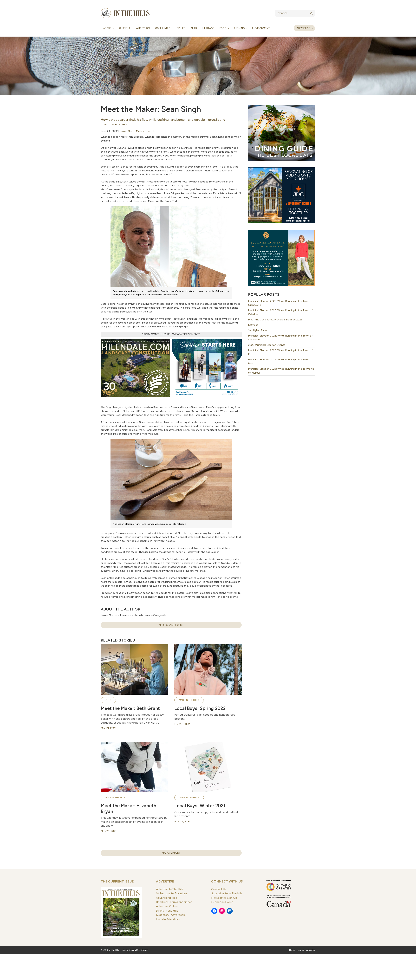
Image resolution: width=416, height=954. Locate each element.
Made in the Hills (145, 131)
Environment (261, 28)
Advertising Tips (166, 897)
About (107, 28)
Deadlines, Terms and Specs (174, 902)
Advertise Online (167, 906)
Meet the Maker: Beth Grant (130, 708)
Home (292, 950)
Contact (300, 950)
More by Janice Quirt (171, 625)
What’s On (143, 28)
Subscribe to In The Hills (227, 893)
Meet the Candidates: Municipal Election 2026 (275, 319)
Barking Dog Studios (138, 950)
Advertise (303, 28)
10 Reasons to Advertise (171, 893)
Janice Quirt (127, 131)
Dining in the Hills (167, 910)
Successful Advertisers (171, 914)
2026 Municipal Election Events (266, 344)
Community (162, 28)
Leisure (180, 28)
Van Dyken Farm (257, 330)
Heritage (208, 28)
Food (223, 28)
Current (124, 28)
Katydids (253, 324)
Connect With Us (227, 881)
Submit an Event (222, 902)
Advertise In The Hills (169, 889)
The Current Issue (117, 881)
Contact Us (218, 889)
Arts (194, 28)
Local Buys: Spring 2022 (200, 708)
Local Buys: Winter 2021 (199, 805)
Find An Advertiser (168, 919)
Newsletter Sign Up (224, 897)
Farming (239, 28)
